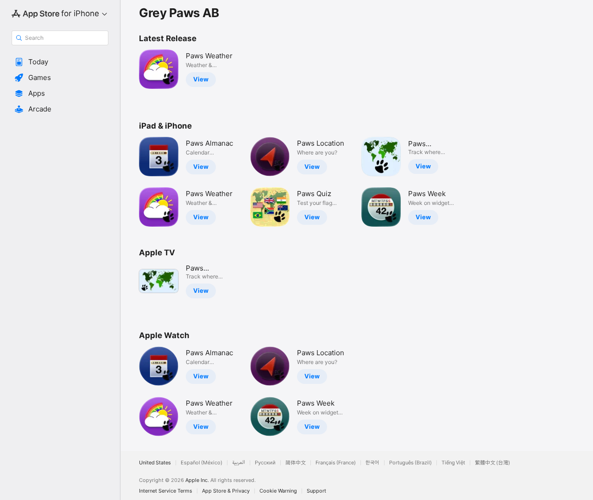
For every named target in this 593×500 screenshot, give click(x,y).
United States (155, 462)
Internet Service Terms (165, 491)
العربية (238, 462)
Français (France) (335, 462)
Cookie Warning (278, 491)
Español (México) (201, 462)
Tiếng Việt (453, 462)
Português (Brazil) (410, 462)
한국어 (372, 462)
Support (316, 491)
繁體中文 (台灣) (492, 462)
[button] (60, 62)
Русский (265, 462)
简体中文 (295, 462)
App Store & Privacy (226, 491)
